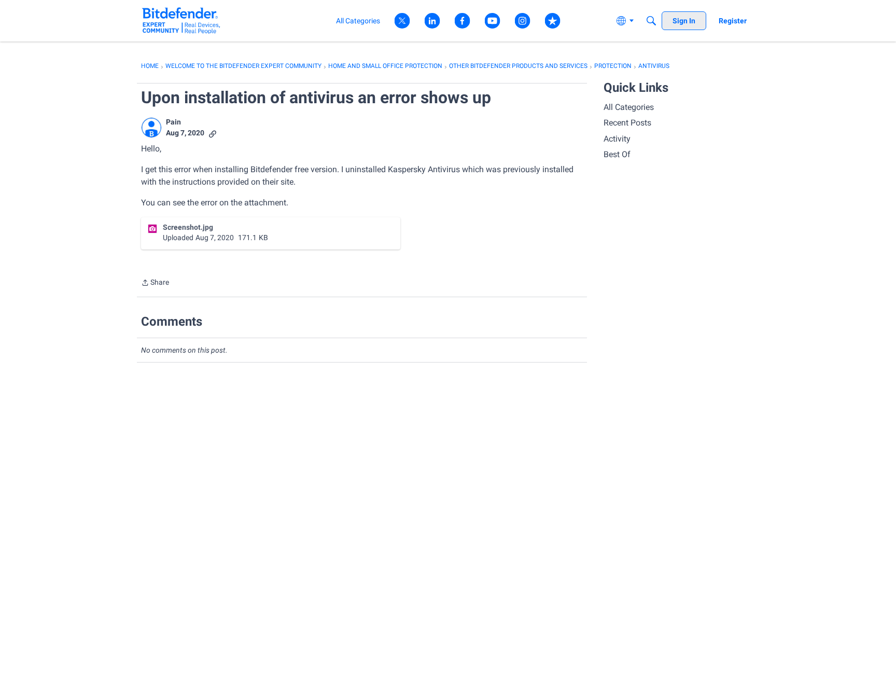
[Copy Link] (212, 133)
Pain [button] (173, 122)
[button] (151, 127)
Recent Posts (627, 123)
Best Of (617, 154)
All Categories (629, 107)
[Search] (651, 20)
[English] (181, 20)
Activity (617, 139)
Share (155, 283)
